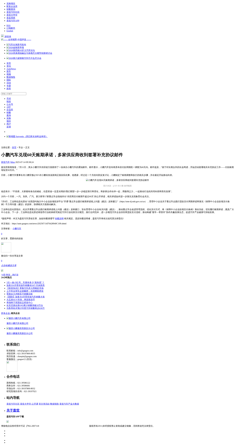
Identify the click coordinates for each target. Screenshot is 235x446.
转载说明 (59, 218)
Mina (12, 162)
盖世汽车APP (13, 20)
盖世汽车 (5, 162)
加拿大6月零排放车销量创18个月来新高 (26, 285)
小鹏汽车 (17, 228)
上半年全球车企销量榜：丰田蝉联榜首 (25, 291)
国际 (9, 80)
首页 (9, 63)
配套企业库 (12, 6)
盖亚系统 (11, 18)
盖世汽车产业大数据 (69, 404)
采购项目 (11, 3)
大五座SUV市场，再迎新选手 (21, 299)
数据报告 (11, 77)
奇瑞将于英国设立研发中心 (20, 302)
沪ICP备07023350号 (50, 426)
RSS (8, 25)
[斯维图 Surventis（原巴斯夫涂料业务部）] (27, 136)
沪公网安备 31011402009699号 (74, 426)
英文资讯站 (44, 404)
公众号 (10, 104)
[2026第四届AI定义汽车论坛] (21, 50)
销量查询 (11, 9)
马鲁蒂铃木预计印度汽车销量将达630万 (26, 308)
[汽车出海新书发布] (16, 44)
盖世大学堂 (12, 15)
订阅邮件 (11, 28)
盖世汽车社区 (13, 12)
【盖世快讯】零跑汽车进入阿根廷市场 (25, 288)
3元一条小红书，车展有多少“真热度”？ (25, 282)
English (10, 31)
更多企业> (6, 313)
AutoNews (11, 69)
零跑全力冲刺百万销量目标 (20, 294)
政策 (9, 88)
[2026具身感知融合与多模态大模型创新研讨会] (29, 53)
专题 (9, 86)
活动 (9, 83)
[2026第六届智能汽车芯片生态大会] (24, 58)
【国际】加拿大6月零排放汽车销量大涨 (26, 297)
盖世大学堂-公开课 (29, 404)
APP (9, 107)
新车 (9, 71)
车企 (21, 147)
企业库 (10, 109)
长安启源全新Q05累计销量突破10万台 (25, 305)
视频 (9, 74)
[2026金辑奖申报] (15, 47)
